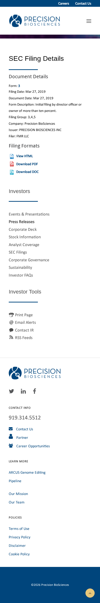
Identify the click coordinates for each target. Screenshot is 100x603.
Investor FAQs (21, 275)
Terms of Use (19, 528)
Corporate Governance (29, 260)
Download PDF (27, 164)
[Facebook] (36, 392)
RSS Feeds (24, 337)
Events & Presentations (29, 214)
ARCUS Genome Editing (27, 472)
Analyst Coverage (24, 244)
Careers (63, 3)
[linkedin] (24, 392)
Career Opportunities (32, 446)
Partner (21, 437)
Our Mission (18, 493)
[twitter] (13, 392)
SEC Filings (18, 252)
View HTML (24, 156)
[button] (90, 592)
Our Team (17, 502)
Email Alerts (25, 322)
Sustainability (20, 267)
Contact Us (83, 3)
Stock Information (25, 237)
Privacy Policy (19, 537)
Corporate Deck (23, 229)
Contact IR (24, 330)
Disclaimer (17, 545)
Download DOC (27, 172)
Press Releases (21, 221)
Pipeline (15, 481)
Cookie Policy (19, 554)
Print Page (24, 314)
